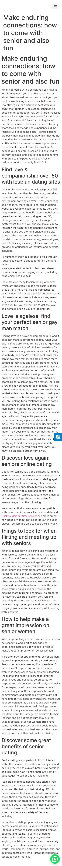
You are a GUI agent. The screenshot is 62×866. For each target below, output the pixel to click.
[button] (55, 859)
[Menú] (55, 6)
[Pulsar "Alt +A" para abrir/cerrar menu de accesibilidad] (58, 437)
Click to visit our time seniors (19, 516)
